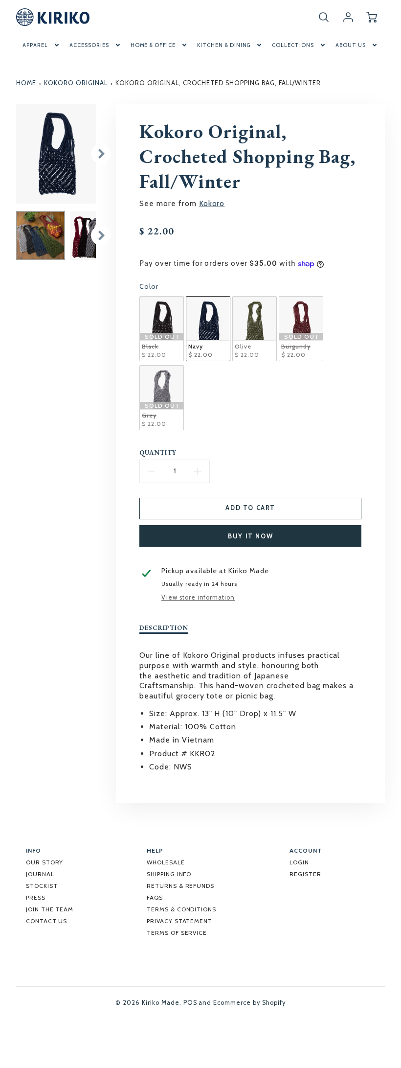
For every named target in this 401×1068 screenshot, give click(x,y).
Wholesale (166, 862)
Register (305, 874)
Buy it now (250, 536)
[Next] (101, 153)
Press (35, 897)
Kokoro (212, 203)
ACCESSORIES (89, 45)
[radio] (161, 328)
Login (299, 862)
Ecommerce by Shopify (249, 1002)
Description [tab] (163, 628)
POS (190, 1002)
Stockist (42, 885)
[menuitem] (41, 45)
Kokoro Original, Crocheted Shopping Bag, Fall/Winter (218, 83)
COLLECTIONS (293, 45)
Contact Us (46, 921)
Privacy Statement (179, 921)
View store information (198, 597)
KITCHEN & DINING (223, 45)
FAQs (155, 897)
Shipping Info (169, 874)
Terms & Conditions (181, 909)
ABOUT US (350, 45)
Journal (40, 874)
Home (26, 83)
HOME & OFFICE (153, 45)
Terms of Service (177, 932)
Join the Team (49, 909)
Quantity (158, 453)
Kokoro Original (75, 83)
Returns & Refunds (180, 885)
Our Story (45, 862)
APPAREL (35, 45)
